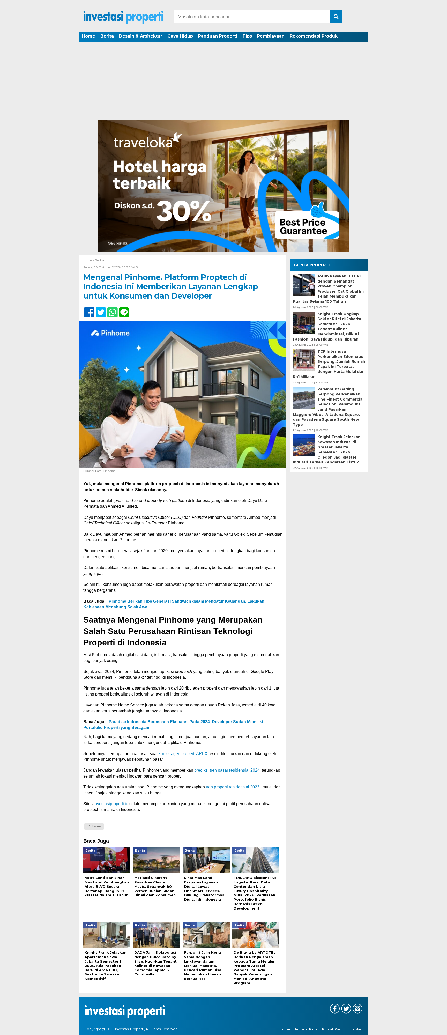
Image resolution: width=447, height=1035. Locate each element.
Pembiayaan (271, 36)
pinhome (94, 826)
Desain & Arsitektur (140, 36)
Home (88, 36)
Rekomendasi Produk (314, 36)
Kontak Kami (332, 1029)
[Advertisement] (223, 81)
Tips (247, 36)
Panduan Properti (217, 36)
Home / (89, 260)
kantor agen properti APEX (183, 753)
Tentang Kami (306, 1029)
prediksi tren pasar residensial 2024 (227, 770)
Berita (107, 36)
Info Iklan (355, 1029)
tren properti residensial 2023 (232, 787)
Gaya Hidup (180, 36)
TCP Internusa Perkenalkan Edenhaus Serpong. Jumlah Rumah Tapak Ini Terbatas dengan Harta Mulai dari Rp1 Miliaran (329, 364)
